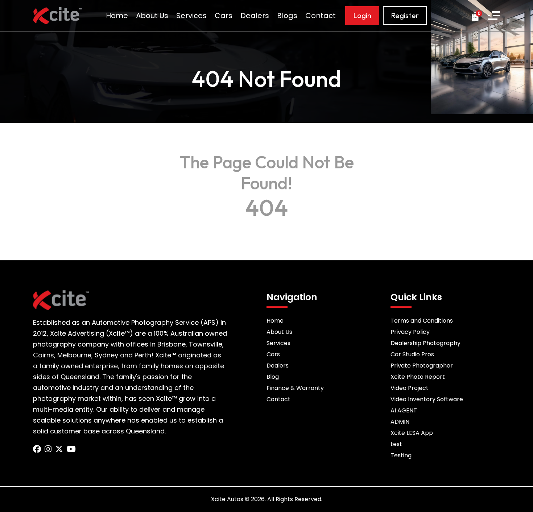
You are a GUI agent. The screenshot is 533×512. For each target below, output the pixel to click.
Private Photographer (422, 365)
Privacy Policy (410, 332)
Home (117, 16)
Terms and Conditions (422, 320)
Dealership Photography (425, 343)
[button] (494, 15)
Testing (401, 455)
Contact (320, 16)
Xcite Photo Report (418, 377)
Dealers (254, 16)
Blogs (287, 16)
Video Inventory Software (427, 399)
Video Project (410, 388)
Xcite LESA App (412, 433)
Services (191, 16)
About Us (152, 16)
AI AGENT (404, 410)
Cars (223, 16)
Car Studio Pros (412, 354)
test (396, 444)
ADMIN (400, 421)
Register (405, 15)
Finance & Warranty (295, 388)
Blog (272, 377)
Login (362, 15)
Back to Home (266, 226)
